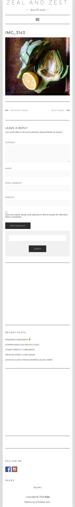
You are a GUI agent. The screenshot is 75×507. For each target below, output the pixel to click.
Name (8, 168)
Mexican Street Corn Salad (20, 354)
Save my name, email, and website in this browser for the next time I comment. (36, 216)
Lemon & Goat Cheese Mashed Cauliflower (28, 359)
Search (37, 249)
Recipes (38, 487)
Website (9, 197)
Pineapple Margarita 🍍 (18, 339)
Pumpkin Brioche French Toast (22, 344)
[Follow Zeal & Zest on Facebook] (8, 469)
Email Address (13, 183)
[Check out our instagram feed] (14, 469)
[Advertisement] (31, 292)
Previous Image (19, 110)
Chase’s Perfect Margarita (20, 349)
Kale (47, 496)
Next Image (58, 110)
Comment (10, 142)
